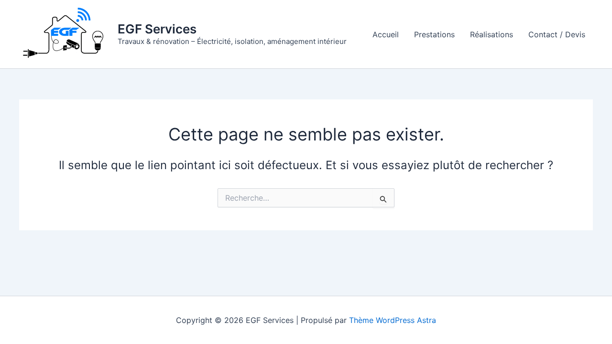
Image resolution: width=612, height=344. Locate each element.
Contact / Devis (556, 34)
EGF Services (157, 29)
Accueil (385, 34)
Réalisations (491, 34)
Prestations (434, 34)
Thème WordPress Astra (392, 320)
